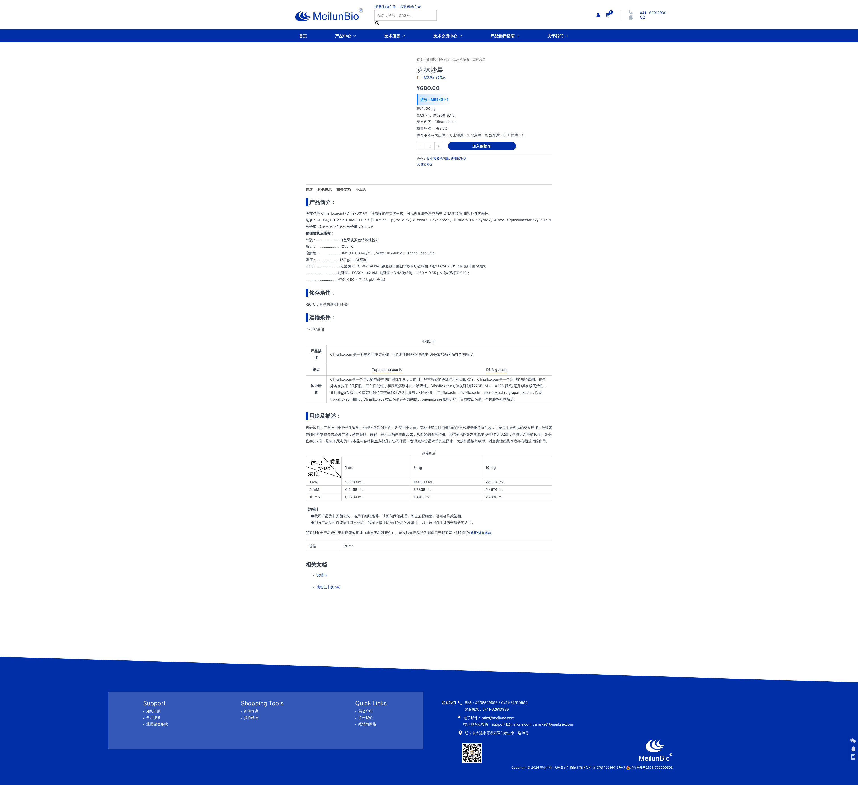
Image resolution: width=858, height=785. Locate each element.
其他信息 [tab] (325, 189)
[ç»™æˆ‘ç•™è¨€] (853, 757)
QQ (642, 17)
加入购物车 (481, 146)
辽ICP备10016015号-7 (609, 767)
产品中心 (343, 35)
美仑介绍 (365, 711)
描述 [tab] (309, 189)
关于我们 (555, 35)
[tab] (360, 189)
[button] (353, 35)
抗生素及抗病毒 (457, 60)
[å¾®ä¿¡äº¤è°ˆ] (853, 740)
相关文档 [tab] (343, 189)
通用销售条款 (481, 532)
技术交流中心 (445, 35)
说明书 (321, 575)
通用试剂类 (434, 60)
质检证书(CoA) (328, 587)
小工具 (360, 189)
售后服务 (153, 717)
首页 (303, 35)
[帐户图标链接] (598, 15)
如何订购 (153, 711)
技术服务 (392, 35)
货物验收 (251, 717)
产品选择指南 (502, 35)
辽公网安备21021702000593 (651, 767)
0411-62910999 (653, 12)
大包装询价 (424, 164)
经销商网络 (367, 724)
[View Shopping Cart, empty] (607, 14)
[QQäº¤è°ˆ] (853, 749)
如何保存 (251, 711)
